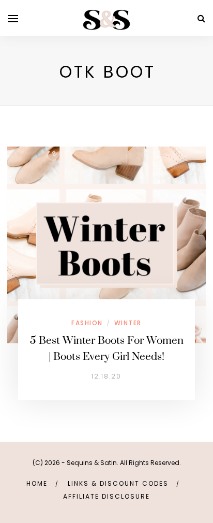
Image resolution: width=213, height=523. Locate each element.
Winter (128, 322)
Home (37, 483)
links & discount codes (118, 483)
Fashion (87, 322)
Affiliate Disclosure (106, 496)
